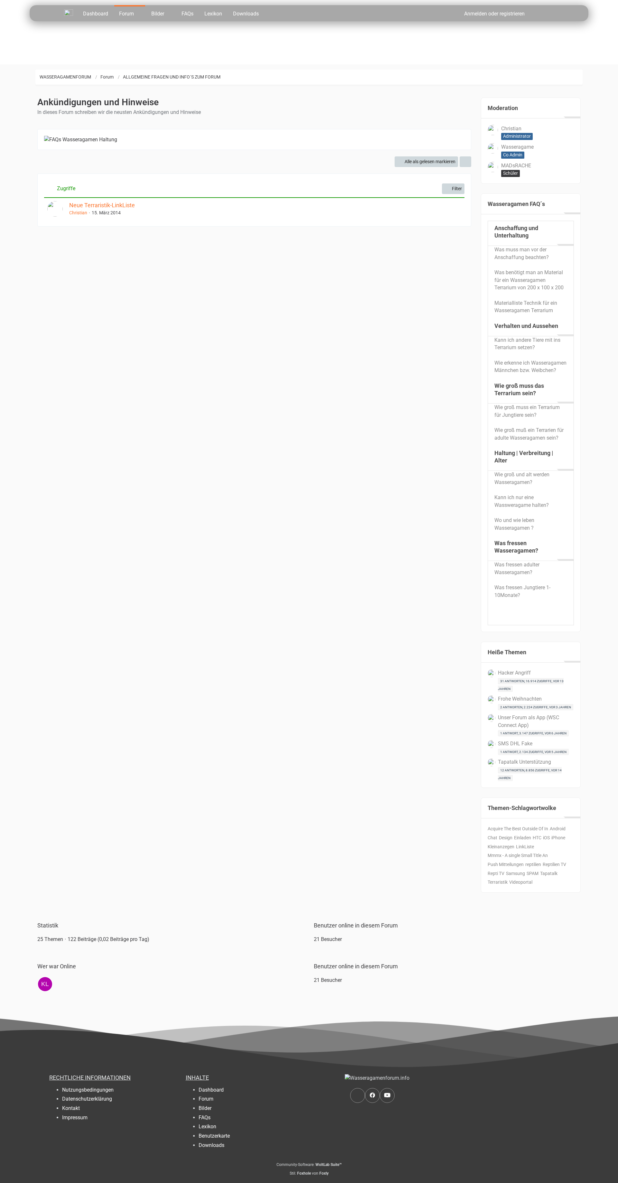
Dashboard (211, 1090)
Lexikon (207, 1126)
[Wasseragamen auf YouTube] (387, 1095)
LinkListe (525, 846)
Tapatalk (548, 873)
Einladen (522, 837)
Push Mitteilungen (506, 864)
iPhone (558, 837)
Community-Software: (309, 1164)
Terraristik (498, 882)
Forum (206, 1099)
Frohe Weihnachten (520, 699)
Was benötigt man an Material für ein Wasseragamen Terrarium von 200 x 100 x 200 (529, 280)
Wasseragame (517, 147)
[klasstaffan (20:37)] (45, 984)
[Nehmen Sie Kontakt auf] (357, 1095)
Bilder (205, 1108)
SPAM (532, 873)
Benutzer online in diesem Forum (356, 925)
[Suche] (541, 13)
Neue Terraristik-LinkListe (102, 205)
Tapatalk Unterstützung (524, 762)
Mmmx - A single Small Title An (518, 855)
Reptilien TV (554, 864)
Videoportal (520, 882)
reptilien (533, 864)
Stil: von (309, 1173)
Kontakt (71, 1108)
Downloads (211, 1145)
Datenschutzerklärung (87, 1099)
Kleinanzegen (501, 846)
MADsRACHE (516, 166)
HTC (537, 837)
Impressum (75, 1117)
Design (505, 837)
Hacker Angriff (514, 673)
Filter (457, 188)
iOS (546, 837)
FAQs (205, 1117)
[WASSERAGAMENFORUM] (68, 12)
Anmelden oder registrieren (494, 14)
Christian (78, 212)
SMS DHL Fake (515, 744)
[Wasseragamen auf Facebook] (372, 1095)
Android (558, 828)
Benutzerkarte (214, 1136)
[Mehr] (465, 161)
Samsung (515, 873)
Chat (492, 837)
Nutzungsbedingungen (88, 1090)
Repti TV (496, 873)
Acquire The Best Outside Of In (518, 828)
